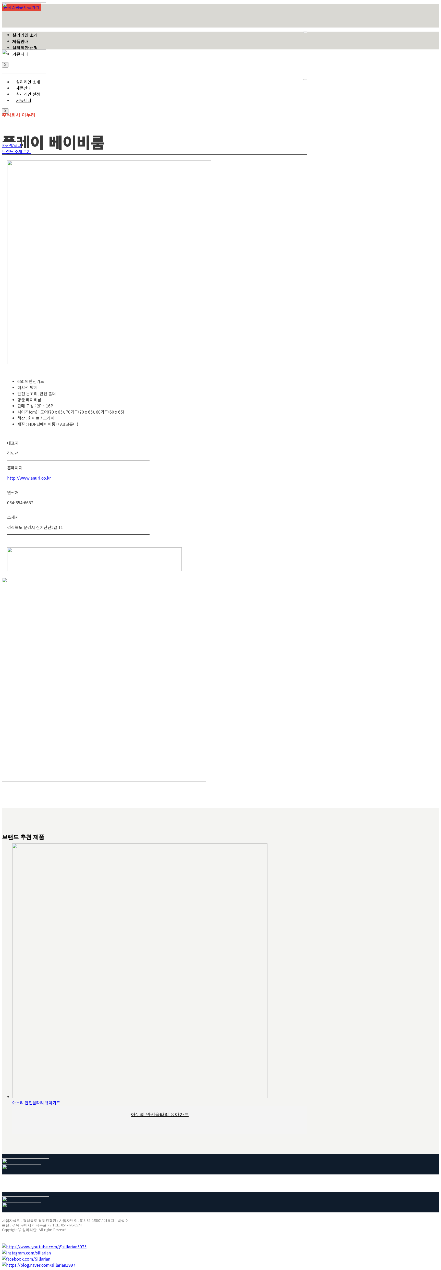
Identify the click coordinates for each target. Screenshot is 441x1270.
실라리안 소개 (25, 35)
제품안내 (20, 41)
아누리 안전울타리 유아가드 (36, 1103)
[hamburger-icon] (305, 32)
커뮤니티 (23, 100)
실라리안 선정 (25, 48)
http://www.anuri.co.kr (29, 478)
